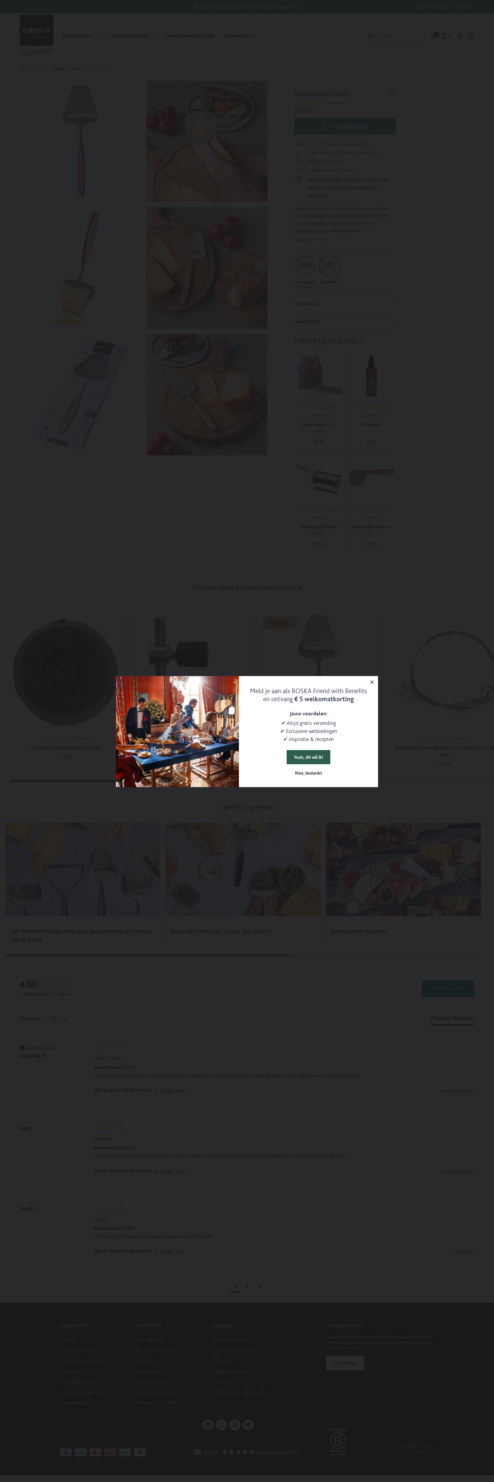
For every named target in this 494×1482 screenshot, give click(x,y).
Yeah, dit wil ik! (308, 757)
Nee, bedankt (308, 773)
